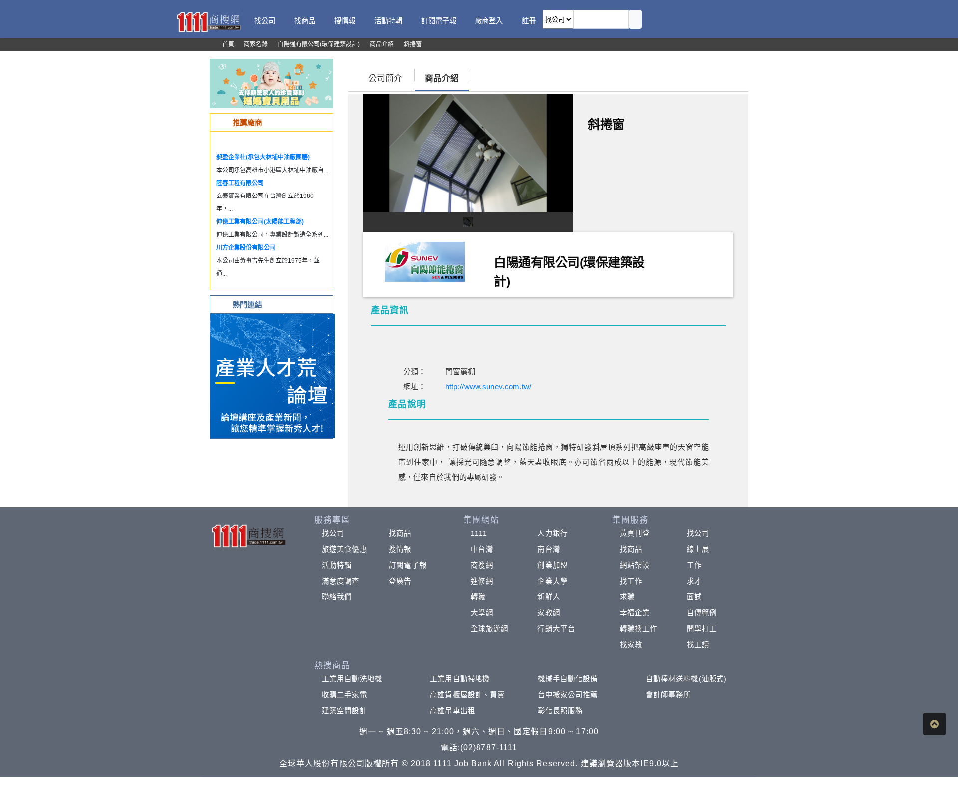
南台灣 (548, 549)
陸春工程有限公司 (240, 183)
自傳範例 (702, 613)
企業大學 (552, 581)
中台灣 (482, 549)
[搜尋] (635, 19)
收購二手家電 (344, 695)
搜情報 (400, 549)
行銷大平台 (556, 629)
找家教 (631, 645)
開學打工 (702, 629)
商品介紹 (442, 78)
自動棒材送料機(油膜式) (686, 679)
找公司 (333, 533)
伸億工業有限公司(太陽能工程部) (260, 221)
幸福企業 (635, 613)
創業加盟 (552, 565)
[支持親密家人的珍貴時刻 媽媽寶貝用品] (271, 83)
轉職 (478, 597)
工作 (694, 565)
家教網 (548, 613)
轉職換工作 (639, 629)
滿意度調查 (341, 581)
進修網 (482, 581)
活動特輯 (337, 565)
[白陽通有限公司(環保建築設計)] (425, 261)
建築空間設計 (344, 711)
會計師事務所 (668, 695)
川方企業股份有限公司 (246, 247)
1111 (479, 533)
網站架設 (635, 565)
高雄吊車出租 (452, 711)
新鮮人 (548, 597)
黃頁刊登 (635, 533)
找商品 (400, 533)
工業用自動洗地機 (352, 679)
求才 (694, 581)
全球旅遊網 (489, 629)
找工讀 (698, 645)
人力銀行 (552, 533)
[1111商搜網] (208, 21)
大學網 (482, 613)
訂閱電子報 (408, 565)
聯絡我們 (337, 597)
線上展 (698, 549)
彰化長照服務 (560, 711)
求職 (627, 597)
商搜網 (482, 565)
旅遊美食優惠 (344, 549)
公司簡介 (385, 78)
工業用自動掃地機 (460, 679)
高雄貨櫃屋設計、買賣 (467, 695)
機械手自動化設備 (568, 679)
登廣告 (400, 581)
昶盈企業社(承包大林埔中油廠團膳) (263, 157)
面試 (694, 597)
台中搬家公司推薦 (568, 695)
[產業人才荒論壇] (272, 375)
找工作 (631, 581)
